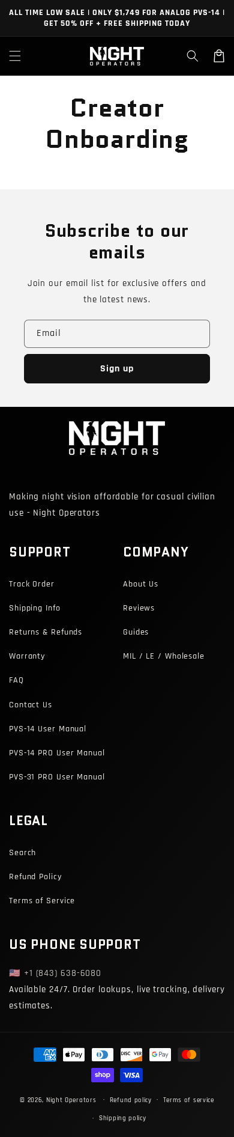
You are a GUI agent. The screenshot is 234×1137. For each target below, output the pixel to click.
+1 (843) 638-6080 (62, 973)
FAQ (16, 680)
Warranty (27, 656)
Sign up (117, 368)
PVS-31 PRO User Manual (57, 777)
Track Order (32, 584)
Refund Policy (35, 876)
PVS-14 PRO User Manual (57, 753)
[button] (192, 56)
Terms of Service (42, 900)
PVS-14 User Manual (47, 729)
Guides (136, 632)
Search (22, 852)
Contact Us (30, 705)
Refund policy (131, 1100)
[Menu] (15, 56)
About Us (140, 584)
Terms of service (188, 1100)
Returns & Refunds (45, 632)
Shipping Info (35, 608)
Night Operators (71, 1100)
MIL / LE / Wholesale (164, 656)
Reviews (139, 608)
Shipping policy (122, 1118)
